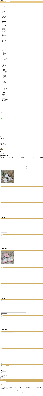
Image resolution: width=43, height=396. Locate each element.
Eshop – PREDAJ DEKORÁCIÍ (3, 6)
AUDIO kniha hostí (3, 15)
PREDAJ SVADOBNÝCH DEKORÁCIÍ (4, 50)
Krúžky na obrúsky (3, 97)
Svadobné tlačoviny (3, 10)
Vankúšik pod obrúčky (4, 79)
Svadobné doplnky (3, 9)
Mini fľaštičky (4, 62)
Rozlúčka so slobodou (3, 8)
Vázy (2, 22)
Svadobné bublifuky (4, 53)
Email (0, 381)
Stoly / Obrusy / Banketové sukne (4, 20)
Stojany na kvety (3, 19)
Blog (1, 23)
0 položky (1, 47)
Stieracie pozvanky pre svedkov (6, 89)
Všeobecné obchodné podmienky (2, 377)
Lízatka (3, 61)
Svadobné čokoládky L (5, 57)
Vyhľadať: (5, 1)
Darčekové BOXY (4, 60)
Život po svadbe (3, 13)
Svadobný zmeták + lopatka (5, 72)
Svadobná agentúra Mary (5, 379)
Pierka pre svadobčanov (5, 67)
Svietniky (3, 101)
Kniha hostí (4, 69)
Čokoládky (4, 56)
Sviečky (3, 64)
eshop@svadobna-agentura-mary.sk (4, 375)
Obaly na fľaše (4, 92)
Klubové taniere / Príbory (4, 16)
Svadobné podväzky (4, 78)
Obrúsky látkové (3, 17)
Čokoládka (1, 144)
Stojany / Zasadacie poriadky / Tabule (5, 99)
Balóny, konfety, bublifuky (4, 51)
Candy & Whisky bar (3, 14)
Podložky (2, 18)
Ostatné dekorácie (3, 98)
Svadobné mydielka (4, 63)
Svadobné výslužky (3, 90)
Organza (3, 77)
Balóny (3, 52)
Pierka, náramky (3, 12)
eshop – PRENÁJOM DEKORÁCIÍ (3, 33)
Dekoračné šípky (4, 75)
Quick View (2, 186)
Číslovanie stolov (4, 85)
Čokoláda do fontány (4, 74)
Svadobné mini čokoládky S (6, 58)
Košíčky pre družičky (4, 76)
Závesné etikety (4, 65)
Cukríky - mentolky (4, 59)
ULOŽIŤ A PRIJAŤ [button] (2, 393)
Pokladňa (2, 45)
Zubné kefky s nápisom (5, 80)
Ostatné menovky (5, 88)
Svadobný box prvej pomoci (4, 11)
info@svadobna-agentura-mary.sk (3, 369)
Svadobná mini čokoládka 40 (2, 136)
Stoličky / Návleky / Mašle (4, 39)
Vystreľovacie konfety (4, 54)
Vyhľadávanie (7, 365)
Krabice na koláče (4, 91)
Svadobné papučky (4, 82)
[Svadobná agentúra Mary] (1, 0)
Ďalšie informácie (2, 153)
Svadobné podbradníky (5, 71)
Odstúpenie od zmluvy (1, 378)
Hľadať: (0, 365)
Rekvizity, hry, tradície (3, 27)
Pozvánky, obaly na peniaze (5, 70)
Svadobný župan (4, 83)
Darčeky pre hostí (3, 7)
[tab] (22, 153)
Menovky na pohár (5, 87)
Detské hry (4, 68)
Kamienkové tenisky (4, 81)
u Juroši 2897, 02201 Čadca (4, 371)
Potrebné (2, 389)
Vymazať (3, 146)
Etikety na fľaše (4, 86)
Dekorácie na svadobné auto (4, 21)
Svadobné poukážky (3, 84)
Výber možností (2, 234)
